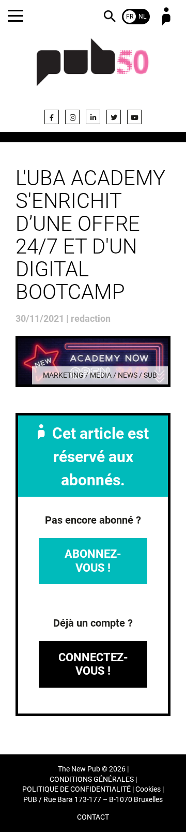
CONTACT (93, 817)
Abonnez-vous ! (93, 560)
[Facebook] (51, 117)
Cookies (148, 789)
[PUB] (93, 68)
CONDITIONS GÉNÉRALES (92, 779)
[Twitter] (113, 117)
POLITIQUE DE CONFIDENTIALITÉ (76, 789)
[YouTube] (134, 117)
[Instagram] (72, 117)
